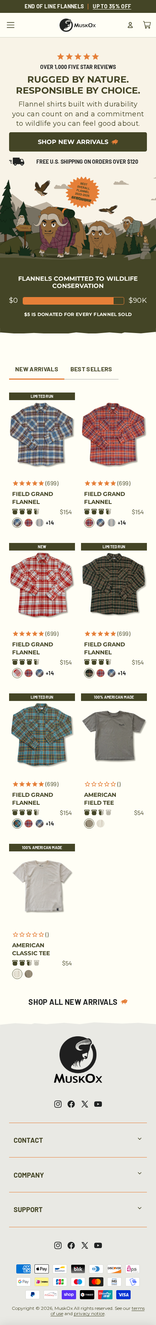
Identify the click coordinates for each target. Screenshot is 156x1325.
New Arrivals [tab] (36, 368)
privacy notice (89, 1313)
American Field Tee (100, 798)
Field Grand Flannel (32, 497)
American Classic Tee (31, 949)
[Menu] (10, 25)
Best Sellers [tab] (91, 368)
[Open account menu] (130, 25)
